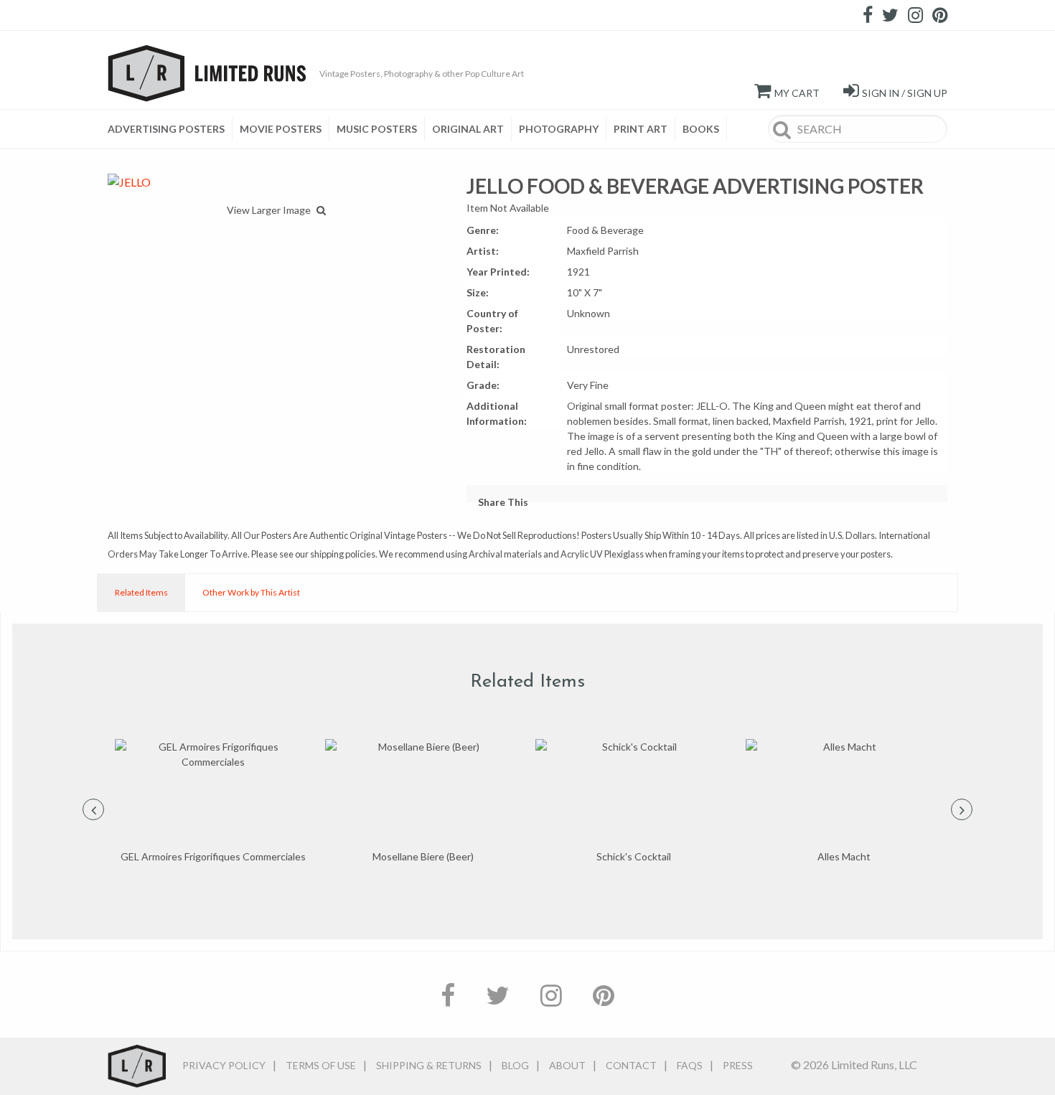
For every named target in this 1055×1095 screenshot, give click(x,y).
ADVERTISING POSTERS (166, 129)
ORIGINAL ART (468, 129)
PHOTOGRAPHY (559, 129)
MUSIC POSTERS (377, 129)
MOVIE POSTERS (281, 129)
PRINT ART (640, 129)
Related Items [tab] (141, 592)
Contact (631, 1065)
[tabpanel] (213, 802)
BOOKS (701, 129)
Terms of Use (321, 1065)
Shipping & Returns (429, 1065)
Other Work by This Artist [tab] (251, 592)
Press (738, 1065)
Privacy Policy (224, 1065)
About (567, 1065)
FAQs (690, 1065)
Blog (515, 1065)
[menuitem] (170, 129)
